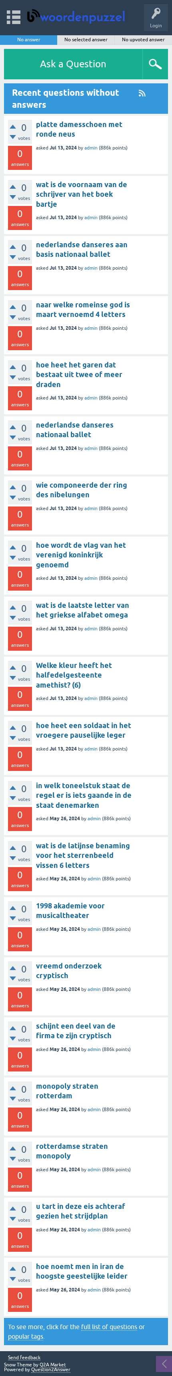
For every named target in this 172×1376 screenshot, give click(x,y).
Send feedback (24, 1357)
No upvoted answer (143, 39)
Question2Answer (50, 1369)
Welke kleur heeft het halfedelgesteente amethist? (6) (74, 675)
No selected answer (86, 39)
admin (91, 148)
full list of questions (109, 1326)
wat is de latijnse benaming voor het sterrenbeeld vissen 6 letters (83, 855)
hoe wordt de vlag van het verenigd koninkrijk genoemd (81, 555)
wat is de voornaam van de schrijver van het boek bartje (81, 194)
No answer (28, 39)
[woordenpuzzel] (78, 14)
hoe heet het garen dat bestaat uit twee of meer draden (79, 375)
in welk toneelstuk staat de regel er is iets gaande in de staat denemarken (84, 795)
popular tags (25, 1336)
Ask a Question (73, 64)
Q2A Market (53, 1365)
